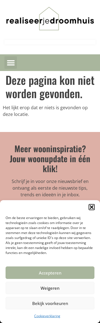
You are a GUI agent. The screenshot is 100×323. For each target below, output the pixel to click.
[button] (91, 207)
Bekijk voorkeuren (50, 303)
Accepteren (50, 273)
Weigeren (50, 288)
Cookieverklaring (47, 316)
